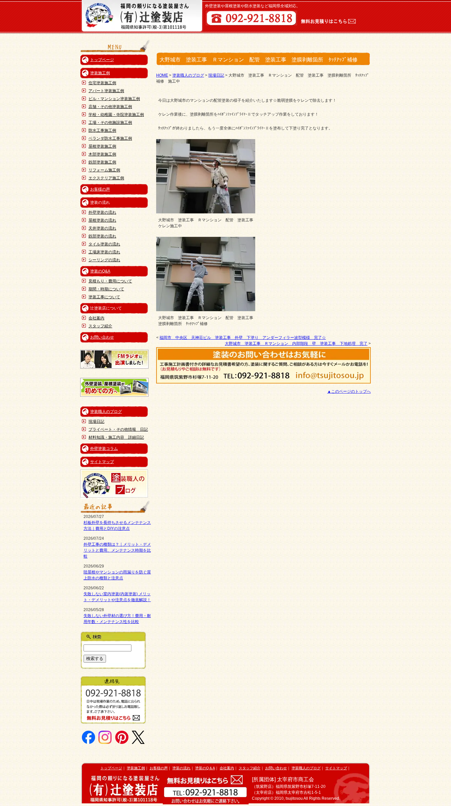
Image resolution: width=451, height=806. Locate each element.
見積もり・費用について (110, 281)
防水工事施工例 (102, 130)
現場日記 (96, 421)
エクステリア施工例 (106, 178)
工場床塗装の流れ (104, 252)
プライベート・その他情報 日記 (118, 429)
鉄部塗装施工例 (102, 162)
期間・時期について (106, 289)
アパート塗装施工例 (106, 91)
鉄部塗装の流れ (102, 236)
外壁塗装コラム (104, 448)
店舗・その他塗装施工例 (110, 106)
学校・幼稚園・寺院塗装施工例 (116, 114)
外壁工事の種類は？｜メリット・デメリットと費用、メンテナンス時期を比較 (117, 550)
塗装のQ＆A (205, 768)
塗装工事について (104, 297)
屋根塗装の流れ (102, 220)
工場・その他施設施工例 (110, 122)
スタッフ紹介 (100, 326)
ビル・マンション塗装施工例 (114, 98)
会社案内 (96, 318)
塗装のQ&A (100, 271)
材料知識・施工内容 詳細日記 (116, 437)
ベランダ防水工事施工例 (110, 138)
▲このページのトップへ (349, 391)
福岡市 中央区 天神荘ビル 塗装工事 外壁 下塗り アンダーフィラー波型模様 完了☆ (242, 337)
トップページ (102, 59)
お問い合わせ (102, 337)
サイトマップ (102, 461)
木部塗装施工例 (102, 154)
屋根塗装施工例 (102, 146)
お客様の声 (100, 189)
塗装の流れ (181, 768)
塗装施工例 (100, 73)
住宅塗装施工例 (102, 83)
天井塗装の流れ (102, 228)
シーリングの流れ (104, 260)
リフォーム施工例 (104, 170)
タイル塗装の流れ (104, 244)
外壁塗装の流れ (102, 212)
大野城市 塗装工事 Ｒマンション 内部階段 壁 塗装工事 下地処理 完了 (296, 343)
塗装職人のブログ (106, 411)
